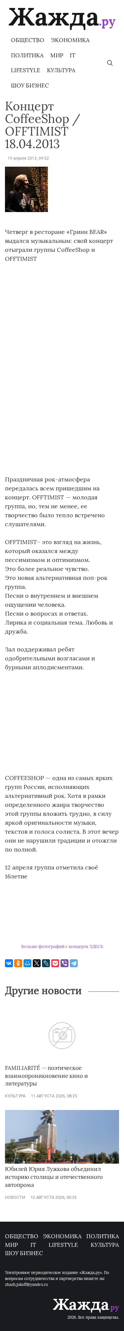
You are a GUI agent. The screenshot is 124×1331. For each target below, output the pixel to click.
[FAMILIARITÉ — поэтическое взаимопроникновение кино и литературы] (62, 1061)
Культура (61, 70)
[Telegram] (74, 963)
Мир (56, 55)
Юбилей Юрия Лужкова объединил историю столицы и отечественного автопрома (54, 1177)
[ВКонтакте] (9, 963)
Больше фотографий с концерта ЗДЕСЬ (62, 946)
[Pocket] (55, 963)
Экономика (70, 40)
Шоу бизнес (30, 85)
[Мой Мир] (27, 963)
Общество (27, 40)
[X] (37, 963)
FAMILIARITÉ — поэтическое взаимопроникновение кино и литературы (46, 1075)
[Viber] (64, 963)
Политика (27, 55)
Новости (15, 1197)
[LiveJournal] (46, 963)
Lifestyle (25, 70)
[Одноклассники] (18, 963)
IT (72, 55)
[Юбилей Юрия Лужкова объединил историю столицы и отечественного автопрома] (62, 1162)
